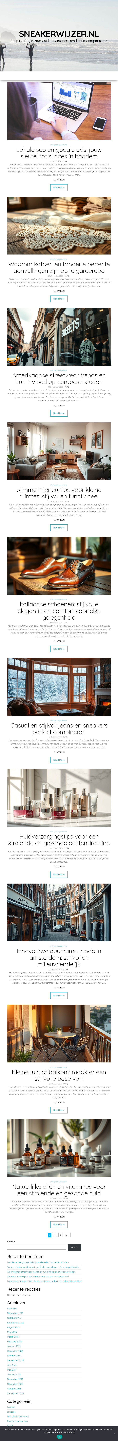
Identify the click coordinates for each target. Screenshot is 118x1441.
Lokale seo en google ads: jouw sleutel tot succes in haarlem (59, 153)
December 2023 (15, 1379)
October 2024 (14, 1355)
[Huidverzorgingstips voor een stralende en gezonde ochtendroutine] (59, 797)
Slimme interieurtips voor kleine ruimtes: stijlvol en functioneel (59, 493)
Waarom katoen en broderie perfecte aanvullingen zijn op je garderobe (59, 267)
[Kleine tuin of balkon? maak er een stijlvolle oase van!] (59, 1033)
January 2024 (14, 1374)
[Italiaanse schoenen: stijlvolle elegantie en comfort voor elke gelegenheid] (59, 565)
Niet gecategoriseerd (58, 145)
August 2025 (13, 1327)
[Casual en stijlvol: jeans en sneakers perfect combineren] (59, 686)
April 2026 (12, 1308)
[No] (114, 1433)
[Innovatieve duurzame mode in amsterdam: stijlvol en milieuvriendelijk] (59, 912)
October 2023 (14, 1388)
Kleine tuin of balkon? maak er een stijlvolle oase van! (59, 1075)
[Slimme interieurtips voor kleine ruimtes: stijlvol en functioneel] (59, 451)
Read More (59, 187)
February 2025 (14, 1341)
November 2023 (15, 1384)
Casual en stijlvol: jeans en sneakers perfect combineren (59, 729)
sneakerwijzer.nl (59, 33)
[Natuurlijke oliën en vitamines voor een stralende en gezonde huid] (59, 1147)
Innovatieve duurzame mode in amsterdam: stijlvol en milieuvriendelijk (59, 957)
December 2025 (15, 1313)
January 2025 (14, 1346)
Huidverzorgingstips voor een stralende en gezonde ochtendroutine (59, 840)
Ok (59, 1437)
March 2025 (13, 1336)
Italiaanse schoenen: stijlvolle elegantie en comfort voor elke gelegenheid (59, 610)
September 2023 (15, 1393)
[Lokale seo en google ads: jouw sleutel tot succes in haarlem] (59, 110)
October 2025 (14, 1318)
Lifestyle (11, 1411)
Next (66, 1235)
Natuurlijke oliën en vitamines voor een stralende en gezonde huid (59, 1190)
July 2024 (11, 1365)
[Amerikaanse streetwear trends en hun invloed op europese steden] (59, 336)
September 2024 (15, 1360)
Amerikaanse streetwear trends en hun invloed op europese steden (59, 378)
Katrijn (61, 179)
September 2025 (15, 1322)
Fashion (11, 1407)
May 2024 (12, 1369)
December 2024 (15, 1351)
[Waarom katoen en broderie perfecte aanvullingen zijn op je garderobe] (59, 225)
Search (11, 1241)
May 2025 (12, 1332)
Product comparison (17, 1421)
